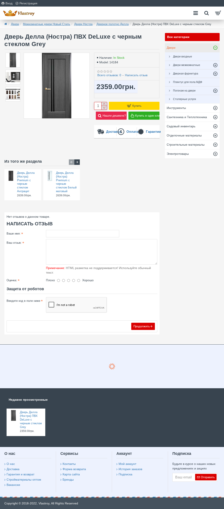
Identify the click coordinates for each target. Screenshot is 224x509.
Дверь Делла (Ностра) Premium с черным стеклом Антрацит (26, 182)
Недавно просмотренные (28, 399)
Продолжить (141, 326)
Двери (15, 24)
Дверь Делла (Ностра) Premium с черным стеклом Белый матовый (66, 182)
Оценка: (12, 280)
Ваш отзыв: (14, 242)
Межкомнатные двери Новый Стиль (46, 24)
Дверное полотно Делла (112, 24)
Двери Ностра (83, 24)
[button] (71, 162)
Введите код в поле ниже (23, 300)
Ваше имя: (14, 233)
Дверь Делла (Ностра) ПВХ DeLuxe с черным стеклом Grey (31, 420)
